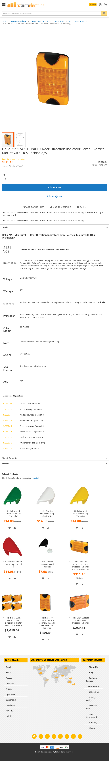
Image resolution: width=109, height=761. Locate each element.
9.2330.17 (7, 448)
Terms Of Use (91, 707)
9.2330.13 (7, 426)
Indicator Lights (58, 21)
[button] (93, 4)
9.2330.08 (7, 403)
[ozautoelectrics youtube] (73, 737)
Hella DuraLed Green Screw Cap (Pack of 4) (13, 513)
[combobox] (54, 13)
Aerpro (9, 678)
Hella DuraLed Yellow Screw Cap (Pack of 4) (80, 513)
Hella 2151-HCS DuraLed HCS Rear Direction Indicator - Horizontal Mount (80, 565)
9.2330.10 (7, 409)
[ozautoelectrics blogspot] (34, 736)
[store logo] (26, 4)
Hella (8, 672)
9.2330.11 (7, 415)
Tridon (9, 688)
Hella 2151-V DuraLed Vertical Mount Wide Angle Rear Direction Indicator (47, 622)
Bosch (8, 667)
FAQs (91, 672)
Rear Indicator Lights (76, 21)
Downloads (93, 686)
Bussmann (11, 699)
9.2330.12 (7, 420)
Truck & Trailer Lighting (39, 21)
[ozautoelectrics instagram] (47, 737)
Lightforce (10, 694)
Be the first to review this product (13, 159)
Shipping (92, 722)
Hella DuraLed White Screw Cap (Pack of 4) (46, 513)
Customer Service (92, 679)
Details (5, 227)
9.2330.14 (7, 431)
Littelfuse (10, 705)
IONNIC (9, 710)
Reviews (5, 463)
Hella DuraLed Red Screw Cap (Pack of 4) (13, 564)
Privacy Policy (91, 699)
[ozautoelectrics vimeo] (80, 737)
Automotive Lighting (18, 21)
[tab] (54, 227)
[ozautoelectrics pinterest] (60, 737)
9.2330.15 (7, 437)
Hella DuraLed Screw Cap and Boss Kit (47, 564)
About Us (93, 667)
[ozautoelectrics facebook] (41, 737)
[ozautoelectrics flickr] (67, 737)
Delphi (9, 716)
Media (91, 728)
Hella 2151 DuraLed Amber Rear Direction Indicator (80, 620)
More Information (10, 458)
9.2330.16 (7, 442)
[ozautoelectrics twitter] (54, 737)
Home (4, 21)
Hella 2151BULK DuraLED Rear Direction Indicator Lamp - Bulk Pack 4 (13, 621)
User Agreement (91, 715)
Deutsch (10, 683)
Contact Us (93, 691)
